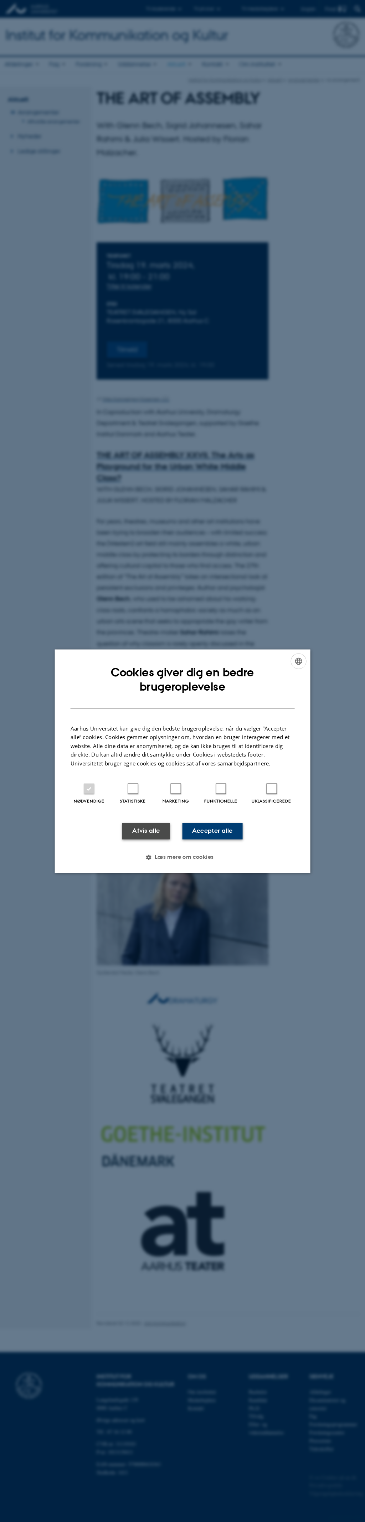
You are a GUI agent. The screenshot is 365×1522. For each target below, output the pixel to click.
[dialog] (182, 761)
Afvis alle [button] (146, 831)
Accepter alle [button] (212, 831)
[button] (182, 857)
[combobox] (298, 661)
